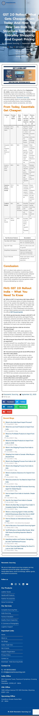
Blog (11, 47)
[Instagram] (16, 584)
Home (5, 47)
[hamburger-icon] (28, 3)
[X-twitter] (19, 584)
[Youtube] (27, 584)
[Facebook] (12, 584)
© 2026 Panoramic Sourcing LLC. (19, 712)
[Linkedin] (23, 584)
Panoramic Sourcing (23, 97)
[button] (8, 402)
